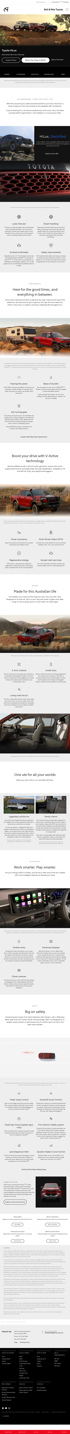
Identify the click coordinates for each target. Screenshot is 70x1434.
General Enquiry (41, 1390)
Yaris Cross (22, 1371)
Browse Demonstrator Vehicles (8, 1393)
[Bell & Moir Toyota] (5, 9)
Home (3, 1322)
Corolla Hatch (6, 1359)
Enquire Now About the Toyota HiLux (34, 437)
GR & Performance (59, 1354)
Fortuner (21, 1368)
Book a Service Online (26, 1387)
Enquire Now (49, 74)
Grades (6, 74)
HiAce (38, 1363)
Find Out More (17, 1241)
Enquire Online (11, 60)
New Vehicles (9, 1322)
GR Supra (57, 1366)
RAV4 (20, 1356)
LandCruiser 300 (24, 1378)
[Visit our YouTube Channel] (6, 1408)
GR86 (56, 1361)
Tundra (39, 1361)
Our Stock (35, 74)
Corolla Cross (23, 1373)
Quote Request (6, 1400)
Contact (40, 1384)
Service (22, 1384)
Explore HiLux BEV (51, 153)
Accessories (21, 74)
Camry (4, 1361)
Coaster (39, 1366)
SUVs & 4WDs (24, 1353)
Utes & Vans (18, 1322)
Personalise (17, 1224)
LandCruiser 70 (41, 1359)
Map (15, 1342)
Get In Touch (52, 1241)
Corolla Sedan (6, 1363)
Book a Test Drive (57, 59)
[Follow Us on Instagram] (9, 1408)
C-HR (20, 1366)
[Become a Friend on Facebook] (3, 1408)
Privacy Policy (45, 1412)
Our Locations (41, 1387)
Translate (66, 2)
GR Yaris (56, 1359)
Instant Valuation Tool (8, 1397)
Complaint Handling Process (58, 1412)
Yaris (3, 1356)
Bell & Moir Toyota (53, 9)
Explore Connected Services (15, 1202)
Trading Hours (25, 1342)
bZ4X (21, 1359)
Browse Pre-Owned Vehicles (8, 1389)
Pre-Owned (6, 1384)
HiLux (24, 1322)
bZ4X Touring (23, 1361)
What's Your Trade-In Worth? (35, 60)
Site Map (37, 1412)
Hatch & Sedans (8, 1353)
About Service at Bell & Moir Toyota (25, 1391)
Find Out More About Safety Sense (34, 1169)
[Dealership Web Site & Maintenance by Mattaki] (5, 1416)
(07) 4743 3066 (23, 1336)
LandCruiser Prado (24, 1363)
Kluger (21, 1375)
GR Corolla (57, 1363)
